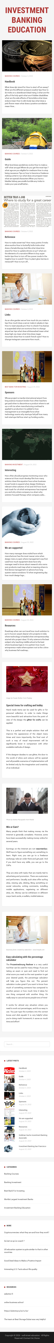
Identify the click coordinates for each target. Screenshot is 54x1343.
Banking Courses (12, 76)
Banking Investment (14, 465)
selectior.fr (8, 1294)
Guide (8, 159)
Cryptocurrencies (11, 1232)
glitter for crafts (34, 720)
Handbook (10, 81)
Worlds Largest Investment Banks (18, 1199)
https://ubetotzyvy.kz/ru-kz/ (16, 1311)
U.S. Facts (18, 1269)
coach (20, 1241)
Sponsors (9, 392)
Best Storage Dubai (23, 1319)
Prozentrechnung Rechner (21, 964)
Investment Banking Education (17, 1208)
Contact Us (28, 1338)
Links (7, 314)
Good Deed (9, 1261)
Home (37, 1338)
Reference (10, 237)
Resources (10, 625)
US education (10, 1249)
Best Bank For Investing (15, 387)
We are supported (13, 547)
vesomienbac (41, 849)
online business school (13, 1302)
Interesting (10, 470)
